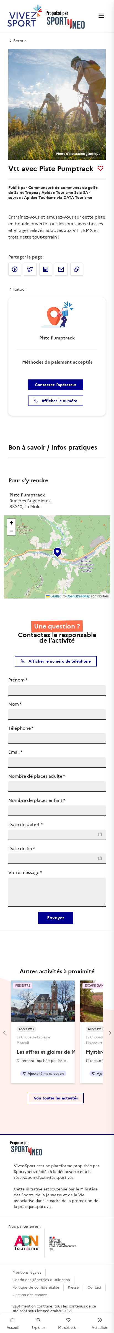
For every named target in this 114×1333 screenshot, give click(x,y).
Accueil (13, 1327)
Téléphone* (20, 728)
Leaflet (55, 596)
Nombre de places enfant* (36, 800)
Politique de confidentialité (35, 1287)
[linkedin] (45, 269)
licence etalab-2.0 (53, 1311)
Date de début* (25, 824)
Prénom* (17, 680)
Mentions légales (26, 1272)
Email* (15, 752)
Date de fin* (21, 848)
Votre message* (25, 872)
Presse (73, 1287)
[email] (61, 269)
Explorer (38, 1327)
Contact (94, 1287)
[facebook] (14, 269)
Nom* (15, 704)
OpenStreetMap (78, 596)
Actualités (99, 1327)
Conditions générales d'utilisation (41, 1280)
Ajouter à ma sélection (46, 1073)
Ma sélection (68, 1327)
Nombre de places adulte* (36, 776)
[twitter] (30, 269)
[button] (57, 551)
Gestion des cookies (30, 1295)
